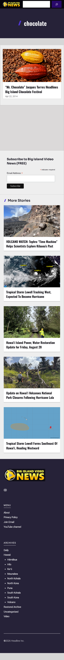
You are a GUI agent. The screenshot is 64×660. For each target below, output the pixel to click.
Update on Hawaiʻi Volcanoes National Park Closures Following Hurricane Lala (30, 395)
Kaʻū (9, 569)
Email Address (15, 173)
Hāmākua (12, 559)
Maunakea (12, 573)
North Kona (13, 583)
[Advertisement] (32, 127)
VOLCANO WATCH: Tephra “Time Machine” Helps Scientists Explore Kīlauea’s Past (31, 243)
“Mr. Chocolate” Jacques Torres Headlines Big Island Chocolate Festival (31, 89)
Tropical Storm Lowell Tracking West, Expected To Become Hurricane (28, 294)
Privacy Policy (11, 517)
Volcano (11, 602)
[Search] (57, 4)
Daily (6, 550)
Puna (9, 588)
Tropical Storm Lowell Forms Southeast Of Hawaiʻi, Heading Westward (31, 445)
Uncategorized (11, 611)
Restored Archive (12, 607)
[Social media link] (5, 490)
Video (6, 616)
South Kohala (14, 592)
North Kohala (14, 578)
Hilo (9, 564)
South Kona (13, 597)
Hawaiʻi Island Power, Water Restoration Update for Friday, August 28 (30, 344)
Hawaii (7, 554)
